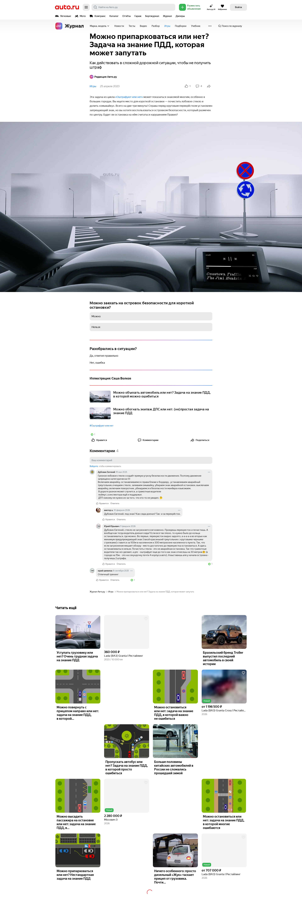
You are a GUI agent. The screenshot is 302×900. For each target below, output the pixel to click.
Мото (83, 16)
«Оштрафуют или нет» (129, 96)
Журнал (167, 16)
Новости (119, 26)
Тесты (132, 26)
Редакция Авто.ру (105, 76)
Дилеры (180, 16)
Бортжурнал (152, 16)
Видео (143, 26)
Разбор (156, 26)
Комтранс (100, 16)
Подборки (180, 26)
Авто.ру (67, 7)
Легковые (65, 16)
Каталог (114, 16)
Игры (167, 26)
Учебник (195, 26)
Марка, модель (98, 26)
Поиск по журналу (232, 26)
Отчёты (126, 16)
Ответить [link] (114, 503)
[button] (126, 632)
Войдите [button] (94, 466)
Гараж (137, 16)
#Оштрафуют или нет (101, 425)
